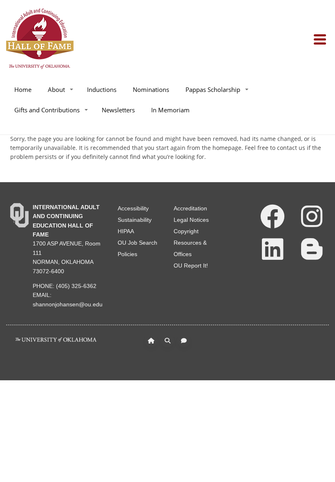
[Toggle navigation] (321, 39)
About (56, 89)
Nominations (151, 89)
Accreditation (190, 208)
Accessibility (133, 208)
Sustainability (135, 219)
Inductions (101, 89)
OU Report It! (191, 265)
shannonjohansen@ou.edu (68, 304)
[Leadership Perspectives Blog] (312, 248)
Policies (127, 254)
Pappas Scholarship (212, 89)
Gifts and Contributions (47, 110)
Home (22, 89)
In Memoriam (170, 110)
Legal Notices (191, 219)
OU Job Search (137, 242)
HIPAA (126, 231)
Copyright (186, 231)
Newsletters (118, 110)
